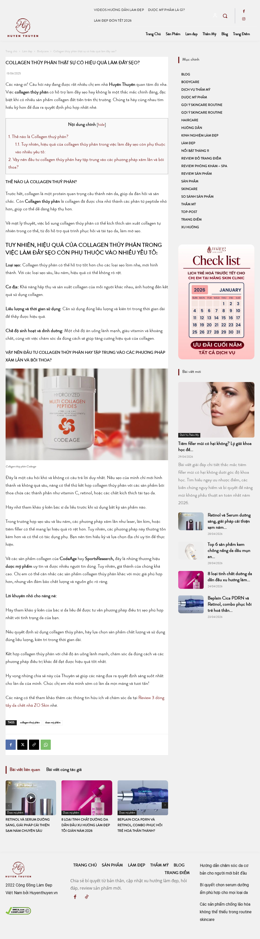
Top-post (189, 212)
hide (101, 125)
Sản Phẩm (189, 181)
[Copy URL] (34, 745)
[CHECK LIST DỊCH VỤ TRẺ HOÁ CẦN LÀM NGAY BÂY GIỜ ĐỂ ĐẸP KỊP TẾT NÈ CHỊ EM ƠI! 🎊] (216, 301)
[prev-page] (9, 806)
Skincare (189, 189)
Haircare (189, 120)
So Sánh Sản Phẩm (197, 197)
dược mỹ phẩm (52, 722)
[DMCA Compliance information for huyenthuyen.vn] (18, 913)
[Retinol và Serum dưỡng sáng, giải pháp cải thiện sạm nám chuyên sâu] (31, 797)
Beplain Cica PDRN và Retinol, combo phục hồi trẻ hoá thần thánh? (140, 825)
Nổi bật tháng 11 (195, 151)
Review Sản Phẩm (196, 174)
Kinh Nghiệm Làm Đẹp (199, 136)
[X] (22, 745)
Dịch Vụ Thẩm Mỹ (195, 90)
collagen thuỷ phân (30, 722)
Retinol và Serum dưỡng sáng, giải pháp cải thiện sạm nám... (229, 521)
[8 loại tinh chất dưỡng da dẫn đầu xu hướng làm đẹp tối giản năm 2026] (86, 797)
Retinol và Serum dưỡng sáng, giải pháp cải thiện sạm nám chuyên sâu (28, 825)
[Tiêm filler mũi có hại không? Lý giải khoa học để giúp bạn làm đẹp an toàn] (216, 410)
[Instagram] (243, 19)
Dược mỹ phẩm (15, 812)
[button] (225, 16)
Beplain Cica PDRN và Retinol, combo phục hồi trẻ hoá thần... (230, 604)
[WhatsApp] (46, 745)
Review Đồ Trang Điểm (201, 158)
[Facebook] (243, 12)
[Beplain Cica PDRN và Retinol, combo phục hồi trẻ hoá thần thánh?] (143, 797)
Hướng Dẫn (191, 128)
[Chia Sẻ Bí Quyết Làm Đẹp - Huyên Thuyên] (47, 27)
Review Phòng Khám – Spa (204, 166)
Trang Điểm (191, 220)
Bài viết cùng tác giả (64, 770)
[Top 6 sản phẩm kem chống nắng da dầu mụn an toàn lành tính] (191, 551)
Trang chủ (11, 51)
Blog (185, 74)
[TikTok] (86, 897)
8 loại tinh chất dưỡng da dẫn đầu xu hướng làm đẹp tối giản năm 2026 (85, 825)
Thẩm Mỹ (188, 204)
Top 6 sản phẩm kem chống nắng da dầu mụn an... (229, 550)
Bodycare (42, 51)
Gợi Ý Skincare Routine (201, 105)
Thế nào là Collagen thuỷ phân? (38, 137)
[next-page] (165, 805)
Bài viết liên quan (25, 770)
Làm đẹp (27, 51)
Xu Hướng (190, 227)
